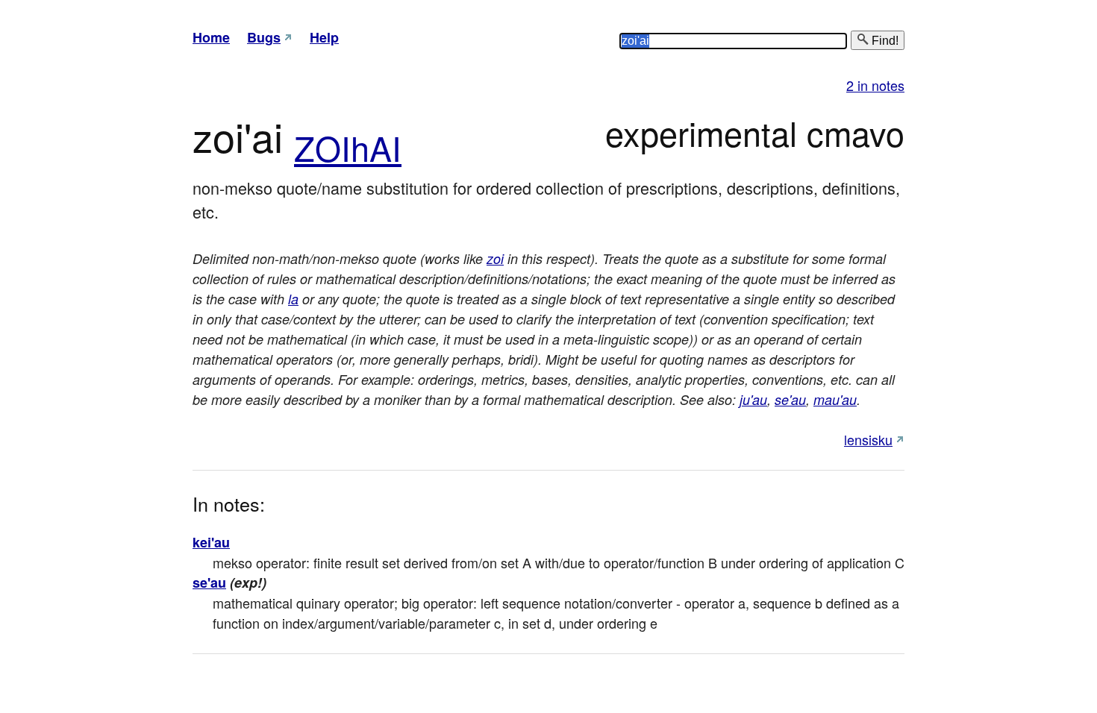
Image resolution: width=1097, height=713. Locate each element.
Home (211, 37)
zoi (495, 258)
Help (324, 37)
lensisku (868, 439)
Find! (883, 40)
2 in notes (875, 85)
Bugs (264, 37)
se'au (790, 399)
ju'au (753, 399)
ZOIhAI (347, 147)
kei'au (211, 542)
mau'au (835, 399)
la (293, 298)
